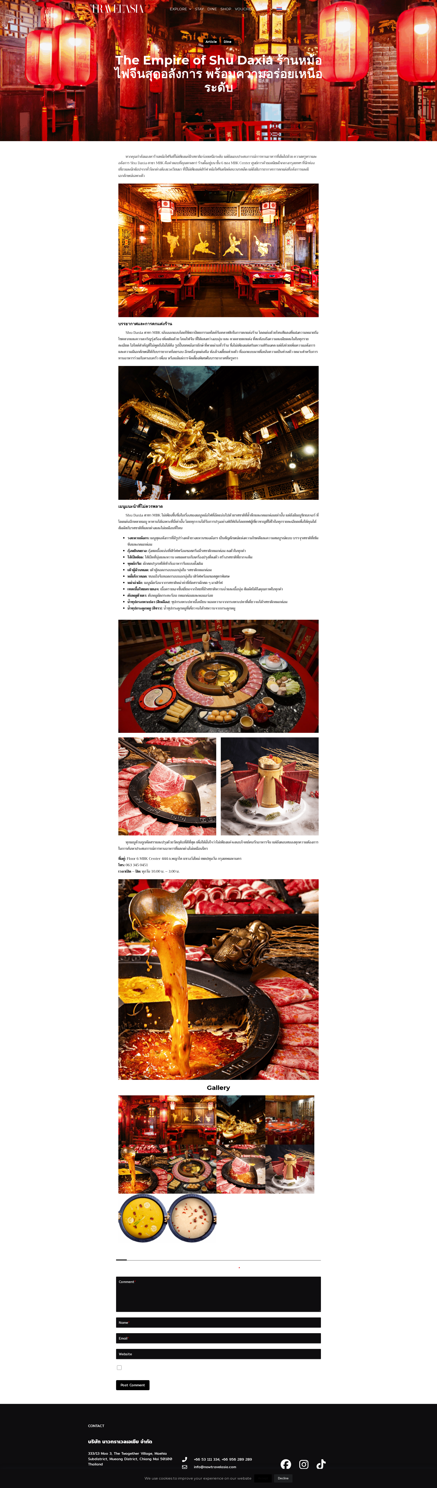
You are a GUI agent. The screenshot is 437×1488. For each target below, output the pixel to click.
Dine (227, 42)
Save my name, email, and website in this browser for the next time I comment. (194, 1368)
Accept (263, 1478)
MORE (263, 9)
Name (124, 1322)
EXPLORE (178, 9)
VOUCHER (244, 9)
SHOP (226, 9)
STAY (199, 9)
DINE (212, 9)
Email (124, 1338)
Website (125, 1354)
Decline (283, 1478)
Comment (127, 1281)
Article (211, 42)
